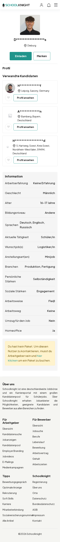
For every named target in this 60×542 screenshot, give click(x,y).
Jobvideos (8, 456)
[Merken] (8, 97)
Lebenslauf (38, 441)
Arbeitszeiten (39, 464)
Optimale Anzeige (12, 487)
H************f (29, 85)
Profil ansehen (25, 97)
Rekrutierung (9, 492)
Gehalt (36, 458)
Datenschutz (39, 498)
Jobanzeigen (9, 439)
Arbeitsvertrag (40, 453)
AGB (35, 509)
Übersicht (7, 428)
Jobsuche (37, 430)
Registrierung (39, 481)
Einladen (20, 56)
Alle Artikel (8, 520)
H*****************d (29, 140)
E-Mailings (8, 461)
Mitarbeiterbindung (13, 509)
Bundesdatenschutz (43, 503)
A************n (30, 111)
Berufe (36, 436)
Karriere (6, 503)
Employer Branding (13, 450)
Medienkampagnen (13, 467)
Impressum (38, 515)
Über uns (37, 487)
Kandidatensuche (12, 434)
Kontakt (37, 520)
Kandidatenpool (11, 445)
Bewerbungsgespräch (14, 481)
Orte (35, 492)
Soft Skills (8, 498)
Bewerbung (38, 447)
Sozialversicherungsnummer (18, 515)
